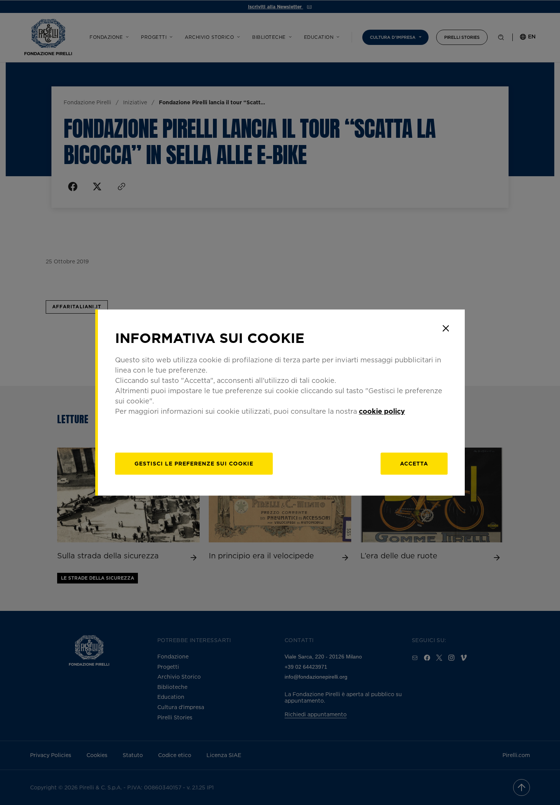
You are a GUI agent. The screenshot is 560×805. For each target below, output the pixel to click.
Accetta (414, 463)
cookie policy (382, 411)
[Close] (445, 328)
